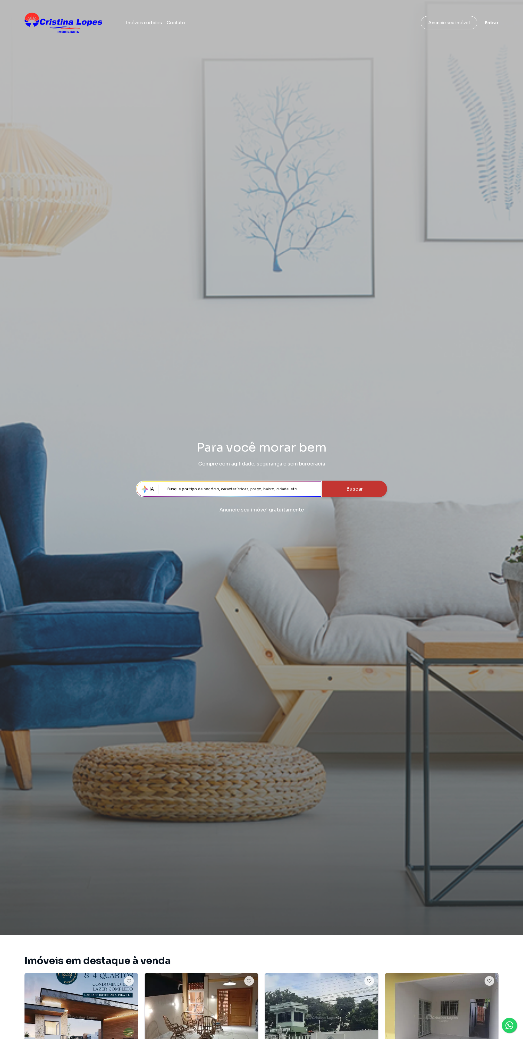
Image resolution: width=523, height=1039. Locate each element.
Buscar (354, 489)
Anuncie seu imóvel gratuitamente (261, 510)
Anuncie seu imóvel (449, 22)
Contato (176, 22)
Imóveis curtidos (144, 22)
